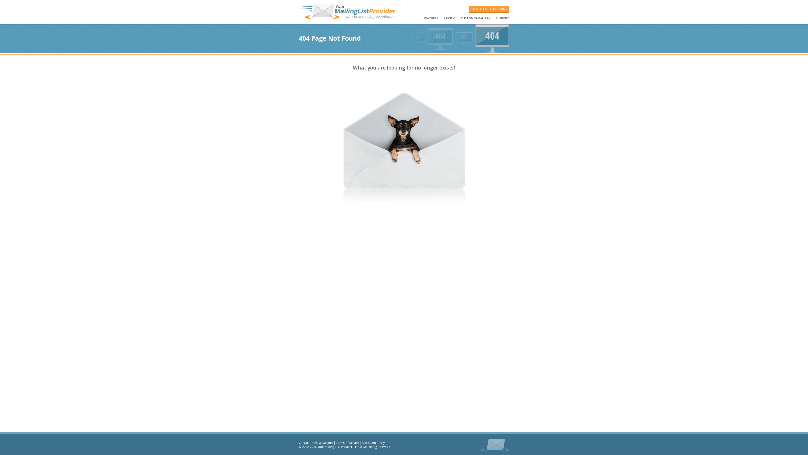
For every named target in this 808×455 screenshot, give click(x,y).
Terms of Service (347, 443)
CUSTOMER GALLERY (475, 18)
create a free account (488, 9)
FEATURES (431, 18)
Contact (304, 443)
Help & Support (322, 443)
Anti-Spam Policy (373, 443)
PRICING (449, 18)
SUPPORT (502, 18)
